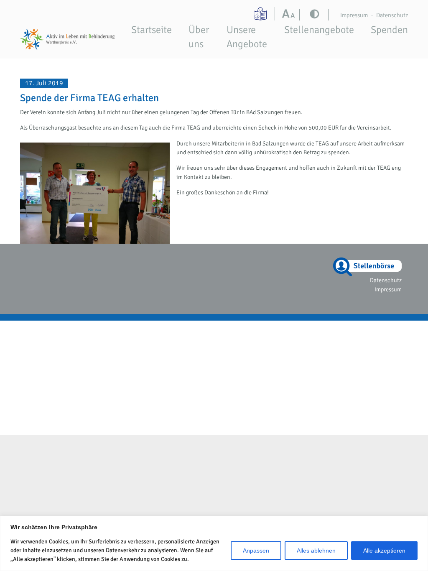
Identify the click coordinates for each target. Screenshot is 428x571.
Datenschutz (392, 15)
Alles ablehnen (316, 550)
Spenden (389, 29)
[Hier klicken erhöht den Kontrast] (290, 14)
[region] (214, 543)
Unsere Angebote (247, 36)
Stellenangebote (319, 29)
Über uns (199, 36)
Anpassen (256, 550)
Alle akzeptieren (384, 550)
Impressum (354, 15)
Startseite (151, 29)
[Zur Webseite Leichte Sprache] (261, 13)
